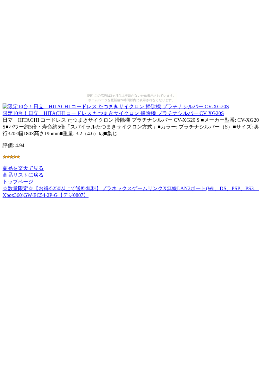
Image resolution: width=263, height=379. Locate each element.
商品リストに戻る (23, 175)
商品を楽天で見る (23, 168)
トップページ (18, 181)
